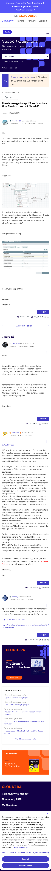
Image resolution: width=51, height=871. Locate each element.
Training (20, 20)
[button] (47, 128)
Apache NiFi (14, 113)
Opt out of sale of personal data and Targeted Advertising (25, 852)
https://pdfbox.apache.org (13, 619)
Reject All (25, 859)
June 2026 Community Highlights (16, 705)
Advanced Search (9, 68)
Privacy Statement (21, 847)
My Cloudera (9, 804)
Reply (43, 311)
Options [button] (8, 97)
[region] (25, 840)
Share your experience (22, 77)
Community (7, 20)
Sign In (7, 32)
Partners (32, 20)
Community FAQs (12, 799)
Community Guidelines (15, 793)
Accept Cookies (25, 866)
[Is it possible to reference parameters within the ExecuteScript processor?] (2, 326)
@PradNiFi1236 (8, 445)
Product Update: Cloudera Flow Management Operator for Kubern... (25, 722)
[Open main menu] (48, 32)
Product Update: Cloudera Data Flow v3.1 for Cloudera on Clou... (24, 732)
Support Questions (11, 92)
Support (43, 20)
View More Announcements (25, 739)
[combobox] (25, 61)
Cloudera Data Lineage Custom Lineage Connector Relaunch (23, 713)
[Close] (47, 813)
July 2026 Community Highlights (16, 698)
